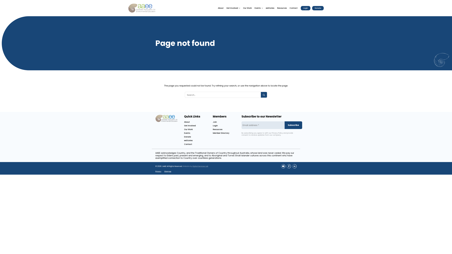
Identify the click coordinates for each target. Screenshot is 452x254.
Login (215, 125)
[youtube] (283, 166)
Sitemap (167, 172)
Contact (294, 8)
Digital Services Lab (200, 166)
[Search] (264, 95)
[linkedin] (294, 166)
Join (215, 122)
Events (258, 8)
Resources (282, 8)
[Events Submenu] (262, 8)
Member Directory (221, 133)
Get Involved (232, 8)
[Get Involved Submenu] (240, 8)
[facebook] (289, 166)
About (221, 8)
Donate (187, 136)
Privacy (158, 172)
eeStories (270, 8)
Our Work (247, 8)
